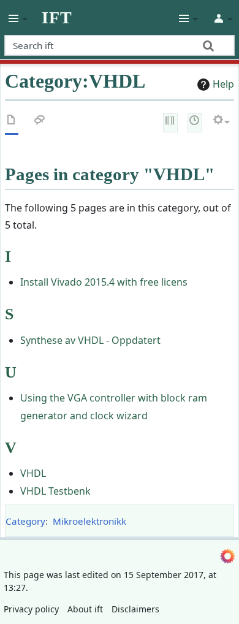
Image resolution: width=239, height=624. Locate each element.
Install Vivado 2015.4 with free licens (104, 282)
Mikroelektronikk (89, 521)
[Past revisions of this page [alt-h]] (195, 121)
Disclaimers (135, 609)
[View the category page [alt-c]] (11, 122)
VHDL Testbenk (55, 491)
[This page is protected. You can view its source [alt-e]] (170, 121)
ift (57, 17)
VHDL (33, 473)
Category (25, 521)
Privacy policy (31, 609)
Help (223, 84)
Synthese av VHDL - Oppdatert (90, 340)
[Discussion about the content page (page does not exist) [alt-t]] (40, 122)
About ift (85, 609)
